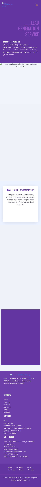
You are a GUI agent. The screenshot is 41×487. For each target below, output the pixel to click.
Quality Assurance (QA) (12, 431)
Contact (7, 412)
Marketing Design (10, 433)
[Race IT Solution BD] (9, 4)
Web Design (8, 423)
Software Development (12, 426)
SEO (5, 421)
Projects (7, 402)
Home (6, 400)
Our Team (7, 407)
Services (7, 405)
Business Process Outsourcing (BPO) (17, 428)
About (6, 410)
